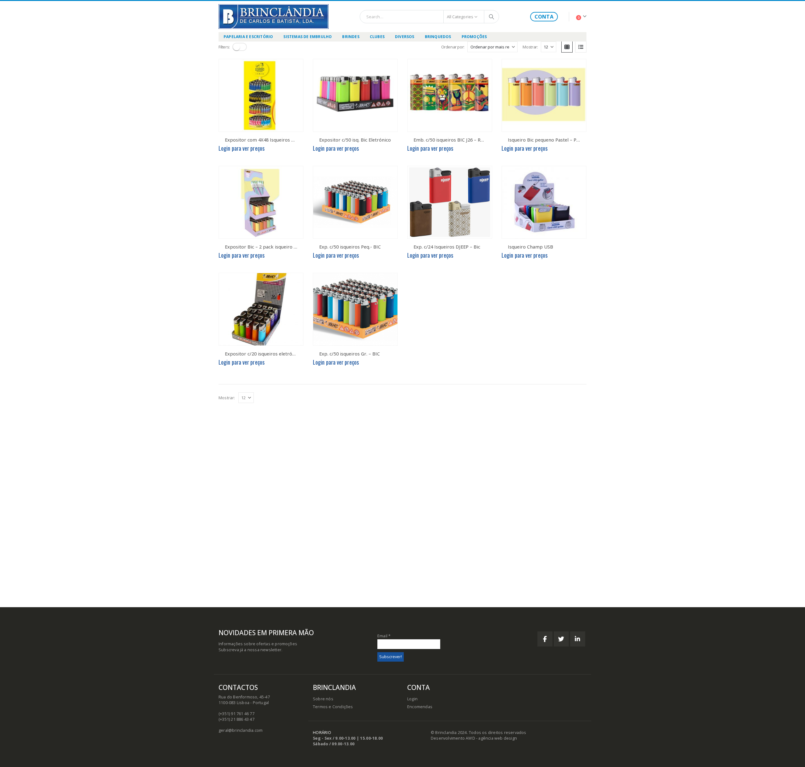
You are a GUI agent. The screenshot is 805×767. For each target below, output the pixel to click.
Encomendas (419, 706)
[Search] (491, 16)
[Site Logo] (274, 16)
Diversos (404, 36)
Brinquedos (438, 36)
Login (412, 699)
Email (384, 636)
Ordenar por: (452, 47)
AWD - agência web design (491, 738)
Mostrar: (530, 47)
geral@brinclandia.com (241, 730)
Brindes (350, 36)
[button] (239, 47)
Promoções (474, 36)
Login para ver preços (241, 148)
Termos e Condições (333, 706)
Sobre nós (323, 699)
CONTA (544, 16)
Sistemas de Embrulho (307, 36)
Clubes (377, 36)
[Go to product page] (261, 95)
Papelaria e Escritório (248, 36)
